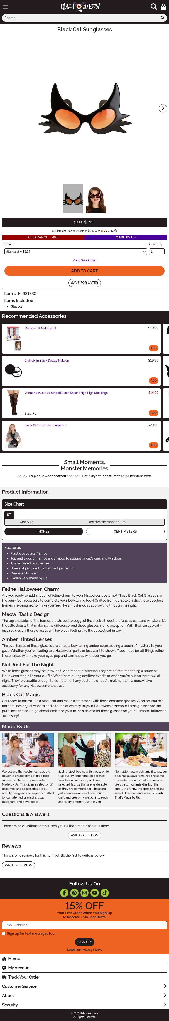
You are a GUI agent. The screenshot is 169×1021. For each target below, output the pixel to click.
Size (7, 244)
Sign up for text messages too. (31, 934)
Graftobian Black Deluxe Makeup (47, 360)
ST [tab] (9, 515)
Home (14, 958)
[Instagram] (84, 893)
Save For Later (84, 283)
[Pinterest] (74, 893)
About (8, 995)
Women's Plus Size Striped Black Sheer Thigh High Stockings (66, 393)
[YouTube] (94, 893)
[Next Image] (163, 108)
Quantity (156, 244)
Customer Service (19, 986)
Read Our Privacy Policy (84, 950)
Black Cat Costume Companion (46, 425)
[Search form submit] (162, 18)
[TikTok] (105, 893)
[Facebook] (64, 893)
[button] (163, 7)
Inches (44, 531)
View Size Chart (85, 260)
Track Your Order (24, 977)
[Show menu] (5, 7)
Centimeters (125, 531)
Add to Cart (84, 270)
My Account (19, 967)
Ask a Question (84, 835)
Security (10, 1004)
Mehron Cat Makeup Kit (40, 328)
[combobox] (80, 18)
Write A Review (18, 865)
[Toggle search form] (154, 7)
